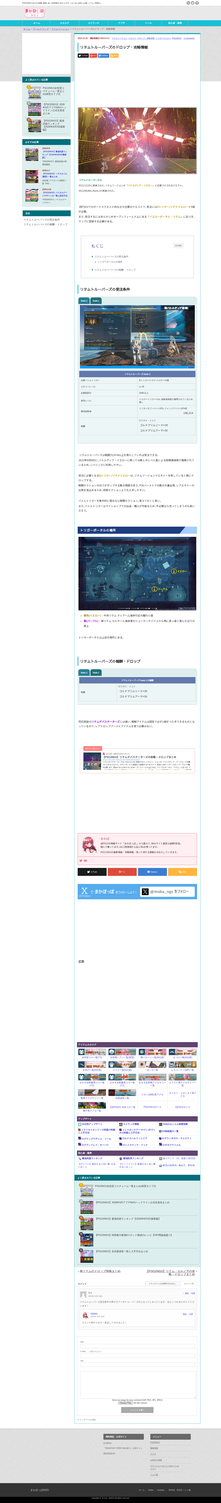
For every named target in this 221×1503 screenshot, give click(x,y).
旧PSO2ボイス (182, 1107)
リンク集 (154, 1475)
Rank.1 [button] (96, 300)
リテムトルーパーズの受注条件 (111, 256)
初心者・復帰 (175, 23)
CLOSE (178, 245)
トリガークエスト (163, 38)
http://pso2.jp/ (109, 1453)
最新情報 (154, 1448)
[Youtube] (85, 860)
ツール (148, 23)
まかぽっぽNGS (39, 1490)
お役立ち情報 (156, 1460)
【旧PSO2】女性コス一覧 (122, 1107)
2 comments (189, 38)
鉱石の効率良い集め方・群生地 (178, 1165)
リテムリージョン (119, 38)
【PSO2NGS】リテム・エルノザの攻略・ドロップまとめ (170, 1273)
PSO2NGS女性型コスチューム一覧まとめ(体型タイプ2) (125, 1186)
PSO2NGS (176, 38)
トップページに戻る (88, 1420)
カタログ (64, 23)
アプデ (121, 23)
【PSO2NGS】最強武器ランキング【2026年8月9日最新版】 (128, 1218)
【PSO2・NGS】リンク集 (179, 1490)
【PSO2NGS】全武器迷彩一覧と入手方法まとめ (121, 1251)
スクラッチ (93, 23)
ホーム (36, 23)
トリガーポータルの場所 (109, 262)
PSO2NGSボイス (152, 1107)
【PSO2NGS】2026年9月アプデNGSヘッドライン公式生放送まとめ (132, 1202)
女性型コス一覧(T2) (92, 1057)
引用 (193, 1293)
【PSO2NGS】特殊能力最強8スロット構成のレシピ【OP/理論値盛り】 (134, 1235)
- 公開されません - (91, 1351)
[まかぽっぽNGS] (34, 18)
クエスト (132, 38)
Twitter (151, 1490)
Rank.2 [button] (84, 300)
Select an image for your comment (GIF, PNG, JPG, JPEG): (137, 1400)
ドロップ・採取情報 (146, 38)
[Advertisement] (161, 13)
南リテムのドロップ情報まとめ (100, 1271)
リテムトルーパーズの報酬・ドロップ (115, 269)
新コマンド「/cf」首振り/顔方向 (178, 1158)
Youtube (160, 1490)
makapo (94, 1313)
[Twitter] (80, 860)
